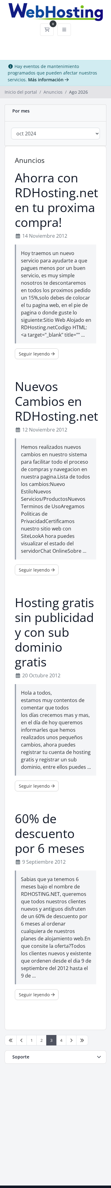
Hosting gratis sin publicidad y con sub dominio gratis (54, 632)
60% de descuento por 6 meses (49, 833)
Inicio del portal (21, 92)
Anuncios (53, 92)
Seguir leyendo (35, 354)
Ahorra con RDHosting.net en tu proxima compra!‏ (56, 200)
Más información (46, 80)
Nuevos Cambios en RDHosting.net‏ (56, 401)
